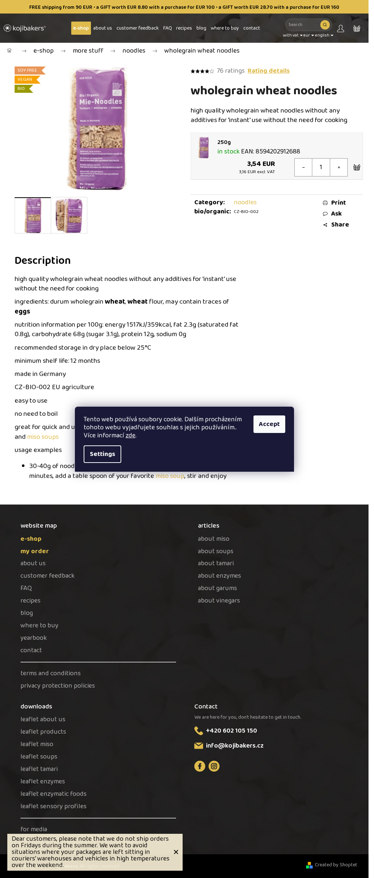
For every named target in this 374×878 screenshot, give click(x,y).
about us (33, 563)
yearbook (33, 638)
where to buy (39, 625)
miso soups (43, 437)
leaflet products (43, 732)
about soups (215, 551)
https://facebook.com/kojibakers (199, 766)
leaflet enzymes (42, 781)
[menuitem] (81, 28)
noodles (245, 202)
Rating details (269, 71)
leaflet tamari (39, 769)
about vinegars (219, 600)
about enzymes (219, 576)
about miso (213, 539)
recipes (30, 600)
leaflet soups (38, 756)
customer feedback (47, 576)
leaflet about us (42, 719)
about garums (217, 588)
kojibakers (214, 766)
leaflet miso (36, 744)
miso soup (170, 476)
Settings (102, 454)
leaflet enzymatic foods (53, 794)
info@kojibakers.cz (235, 746)
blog (26, 613)
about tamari (216, 563)
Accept (269, 424)
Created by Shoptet (336, 865)
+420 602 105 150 (231, 731)
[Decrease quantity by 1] (303, 167)
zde (131, 435)
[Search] (325, 25)
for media (33, 829)
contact (31, 650)
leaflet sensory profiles (53, 806)
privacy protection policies (57, 686)
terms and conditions (50, 673)
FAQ (26, 588)
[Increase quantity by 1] (338, 167)
